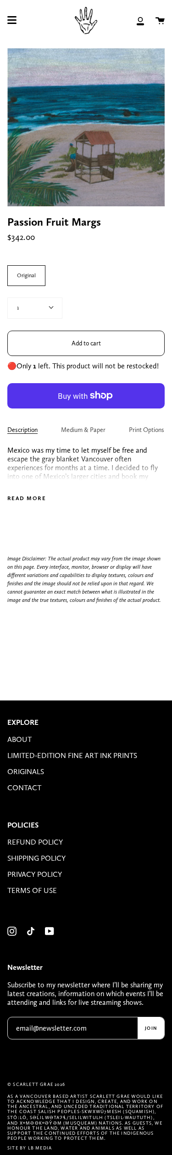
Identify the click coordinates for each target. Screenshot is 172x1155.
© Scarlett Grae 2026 (36, 1084)
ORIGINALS (25, 771)
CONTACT (24, 787)
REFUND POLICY (35, 842)
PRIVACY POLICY (34, 874)
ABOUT (19, 739)
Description (22, 429)
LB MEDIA (40, 1147)
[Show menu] (12, 20)
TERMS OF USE (32, 890)
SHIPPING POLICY (36, 858)
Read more (26, 498)
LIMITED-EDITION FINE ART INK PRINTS (72, 755)
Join (151, 1028)
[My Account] (140, 20)
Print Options (146, 429)
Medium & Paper (83, 429)
